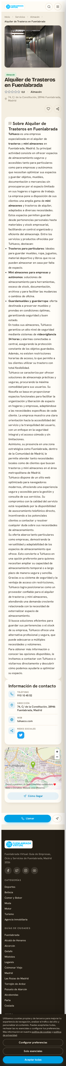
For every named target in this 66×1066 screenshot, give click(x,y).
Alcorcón (10, 945)
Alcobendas (11, 994)
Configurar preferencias (33, 1042)
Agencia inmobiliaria (16, 919)
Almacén (34, 16)
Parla (8, 1000)
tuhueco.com (25, 721)
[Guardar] (48, 109)
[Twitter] (20, 735)
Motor (8, 908)
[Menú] (57, 6)
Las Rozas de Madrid (17, 978)
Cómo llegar (35, 796)
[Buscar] (49, 6)
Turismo (9, 914)
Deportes (10, 886)
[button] (33, 46)
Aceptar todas (33, 1059)
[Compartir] (57, 109)
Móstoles (10, 956)
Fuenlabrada (12, 935)
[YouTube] (34, 870)
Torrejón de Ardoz (15, 983)
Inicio (7, 16)
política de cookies (41, 1031)
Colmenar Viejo (13, 967)
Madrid (9, 973)
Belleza (9, 892)
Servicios (20, 16)
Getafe (8, 951)
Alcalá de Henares (15, 940)
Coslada (9, 1005)
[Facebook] (8, 870)
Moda (8, 903)
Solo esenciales (33, 1051)
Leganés (9, 962)
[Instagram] (25, 870)
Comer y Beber (13, 897)
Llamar (30, 818)
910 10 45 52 (24, 695)
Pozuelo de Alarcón (16, 989)
